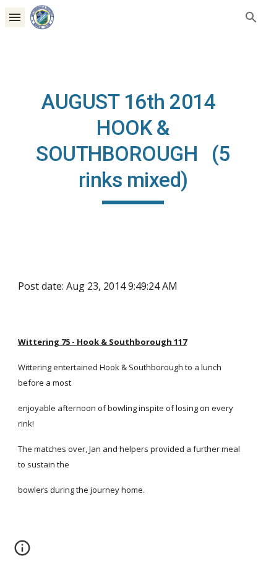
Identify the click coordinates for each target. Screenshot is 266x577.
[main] (133, 146)
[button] (15, 17)
